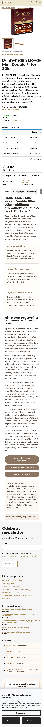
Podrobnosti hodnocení (13, 54)
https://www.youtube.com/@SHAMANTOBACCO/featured (23, 684)
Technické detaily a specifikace (20, 530)
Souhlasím (31, 721)
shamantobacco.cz (17, 670)
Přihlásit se (10, 577)
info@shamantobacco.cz (19, 658)
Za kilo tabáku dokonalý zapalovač (17, 622)
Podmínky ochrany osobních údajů (16, 602)
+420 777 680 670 (17, 664)
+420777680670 (16, 677)
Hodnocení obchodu (10, 605)
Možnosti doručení (10, 109)
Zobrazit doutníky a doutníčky (22, 467)
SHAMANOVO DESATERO (12, 593)
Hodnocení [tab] (31, 192)
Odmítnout (11, 721)
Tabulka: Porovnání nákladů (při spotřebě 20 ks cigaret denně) (20, 634)
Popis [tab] (7, 192)
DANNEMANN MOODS (26, 181)
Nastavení (21, 713)
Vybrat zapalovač (22, 474)
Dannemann (16, 120)
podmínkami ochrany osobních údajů (19, 569)
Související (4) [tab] (18, 192)
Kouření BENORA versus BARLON (16, 640)
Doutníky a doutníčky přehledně (16, 645)
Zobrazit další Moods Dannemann (22, 459)
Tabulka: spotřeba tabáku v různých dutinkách (18, 628)
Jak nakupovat (8, 596)
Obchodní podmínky (10, 599)
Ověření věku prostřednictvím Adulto (17, 608)
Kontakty (6, 611)
